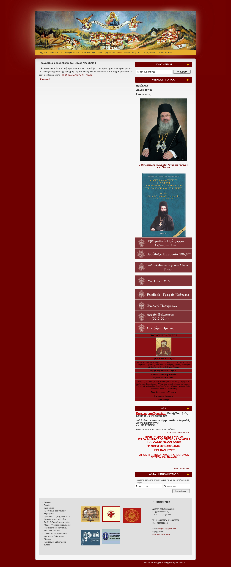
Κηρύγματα (49, 514)
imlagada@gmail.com (167, 529)
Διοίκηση (48, 502)
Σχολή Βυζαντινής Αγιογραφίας (57, 522)
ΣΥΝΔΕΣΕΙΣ (150, 53)
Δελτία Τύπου (144, 90)
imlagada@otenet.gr (161, 534)
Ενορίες (47, 505)
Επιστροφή (45, 79)
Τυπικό (47, 545)
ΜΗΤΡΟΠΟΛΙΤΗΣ (72, 53)
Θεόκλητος (172, 389)
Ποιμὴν (141, 381)
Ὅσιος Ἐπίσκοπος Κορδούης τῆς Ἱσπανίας (174, 384)
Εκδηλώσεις (143, 94)
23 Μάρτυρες (169, 362)
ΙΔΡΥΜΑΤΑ (110, 53)
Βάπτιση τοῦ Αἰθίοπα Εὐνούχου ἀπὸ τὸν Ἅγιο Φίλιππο (156, 386)
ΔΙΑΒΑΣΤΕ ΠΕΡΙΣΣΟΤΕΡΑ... (179, 433)
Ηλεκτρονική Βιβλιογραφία (55, 542)
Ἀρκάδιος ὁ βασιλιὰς (158, 389)
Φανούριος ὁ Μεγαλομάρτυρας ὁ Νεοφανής (162, 381)
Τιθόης (177, 365)
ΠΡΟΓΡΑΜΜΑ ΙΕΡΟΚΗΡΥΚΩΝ (76, 75)
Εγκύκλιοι (142, 85)
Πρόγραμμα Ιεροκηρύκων (55, 511)
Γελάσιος (176, 367)
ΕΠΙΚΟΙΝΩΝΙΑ (165, 53)
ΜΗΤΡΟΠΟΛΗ (56, 53)
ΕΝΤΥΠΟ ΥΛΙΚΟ (133, 53)
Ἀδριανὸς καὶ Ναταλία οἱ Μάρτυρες (149, 362)
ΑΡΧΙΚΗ (43, 53)
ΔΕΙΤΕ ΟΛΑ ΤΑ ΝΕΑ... (182, 468)
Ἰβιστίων (150, 365)
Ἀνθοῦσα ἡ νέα (184, 386)
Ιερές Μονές (49, 508)
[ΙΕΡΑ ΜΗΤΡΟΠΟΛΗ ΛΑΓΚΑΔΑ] (115, 30)
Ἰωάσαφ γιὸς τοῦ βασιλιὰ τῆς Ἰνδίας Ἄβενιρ (169, 366)
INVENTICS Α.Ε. (181, 563)
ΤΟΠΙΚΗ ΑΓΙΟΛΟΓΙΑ (92, 53)
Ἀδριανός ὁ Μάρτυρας (164, 365)
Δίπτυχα (47, 539)
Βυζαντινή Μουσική (52, 531)
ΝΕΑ (120, 53)
